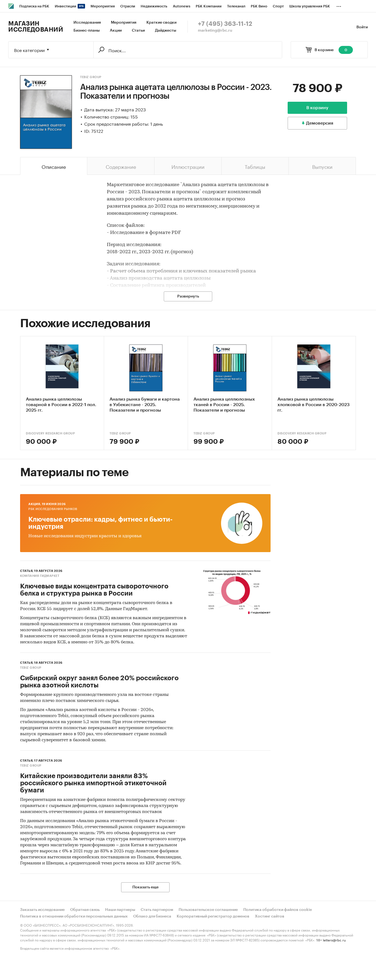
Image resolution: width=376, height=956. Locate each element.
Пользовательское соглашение (208, 910)
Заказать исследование (42, 910)
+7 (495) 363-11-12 (225, 24)
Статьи (138, 30)
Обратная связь (85, 910)
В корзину (317, 108)
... (338, 5)
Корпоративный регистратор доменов (213, 916)
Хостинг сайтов (269, 916)
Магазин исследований (35, 27)
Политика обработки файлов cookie (277, 910)
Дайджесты (165, 30)
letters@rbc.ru (334, 939)
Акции (116, 30)
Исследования (87, 22)
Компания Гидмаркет (39, 575)
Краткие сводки (161, 22)
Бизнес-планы (86, 30)
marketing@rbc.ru (215, 30)
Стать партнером (157, 910)
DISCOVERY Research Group (50, 433)
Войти (362, 27)
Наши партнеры (120, 910)
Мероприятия (123, 22)
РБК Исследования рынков (52, 509)
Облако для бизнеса (152, 916)
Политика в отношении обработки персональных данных (74, 916)
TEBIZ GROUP (91, 77)
